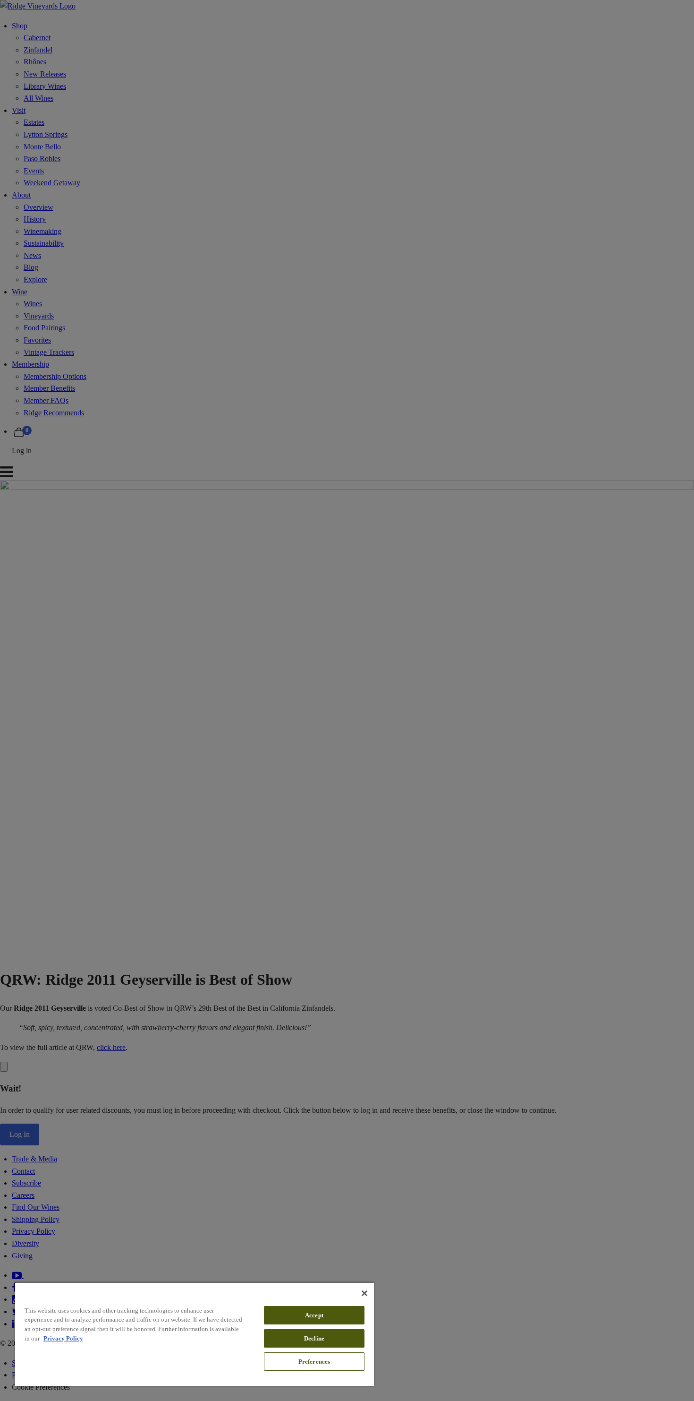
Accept (314, 1315)
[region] (194, 1334)
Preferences (314, 1361)
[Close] (364, 1293)
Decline (314, 1338)
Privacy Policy (63, 1338)
